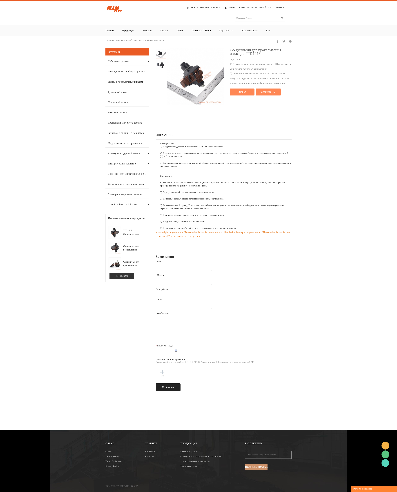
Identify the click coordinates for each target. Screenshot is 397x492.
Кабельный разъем (118, 61)
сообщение (162, 313)
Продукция (128, 30)
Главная (109, 30)
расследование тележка (205, 8)
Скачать (164, 30)
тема (159, 299)
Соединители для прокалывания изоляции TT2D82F (132, 248)
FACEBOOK (150, 451)
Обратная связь (249, 30)
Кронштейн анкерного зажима (125, 123)
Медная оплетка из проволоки (125, 143)
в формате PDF (268, 92)
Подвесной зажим (118, 102)
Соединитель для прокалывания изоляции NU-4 (131, 263)
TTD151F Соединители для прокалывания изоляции (131, 232)
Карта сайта (225, 30)
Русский (280, 8)
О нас (180, 30)
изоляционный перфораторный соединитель (140, 40)
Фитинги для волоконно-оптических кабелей (133, 184)
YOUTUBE (149, 456)
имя (158, 261)
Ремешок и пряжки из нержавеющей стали (132, 133)
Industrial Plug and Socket (122, 204)
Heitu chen (385, 463)
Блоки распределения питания (125, 194)
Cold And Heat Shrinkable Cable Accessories (133, 174)
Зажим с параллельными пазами (126, 82)
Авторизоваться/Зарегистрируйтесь (250, 8)
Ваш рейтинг (163, 289)
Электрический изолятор (122, 164)
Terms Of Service (113, 461)
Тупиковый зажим (118, 92)
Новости (147, 30)
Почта (160, 275)
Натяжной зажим (117, 112)
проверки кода (164, 346)
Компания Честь (112, 456)
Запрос (242, 92)
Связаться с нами (201, 30)
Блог (268, 30)
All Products (122, 276)
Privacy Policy (112, 466)
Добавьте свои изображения (205, 361)
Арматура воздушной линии (124, 153)
